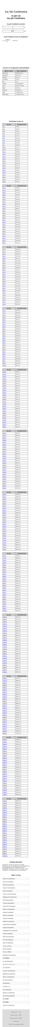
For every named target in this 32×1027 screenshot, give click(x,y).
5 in (4, 136)
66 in (4, 283)
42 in (4, 224)
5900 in (5, 758)
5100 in (5, 739)
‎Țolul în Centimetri (8, 933)
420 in (4, 470)
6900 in (5, 781)
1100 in (5, 619)
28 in (4, 192)
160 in (4, 397)
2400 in (5, 669)
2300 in (5, 667)
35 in (4, 208)
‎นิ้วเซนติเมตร (6, 983)
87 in (4, 335)
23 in (4, 177)
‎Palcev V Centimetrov (8, 977)
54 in (4, 256)
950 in (4, 599)
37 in (4, 213)
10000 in (5, 856)
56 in (4, 260)
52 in (4, 251)
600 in (4, 515)
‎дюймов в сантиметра (9, 974)
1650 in (5, 644)
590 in (4, 513)
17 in (4, 163)
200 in (4, 415)
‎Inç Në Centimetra (8, 980)
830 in (4, 572)
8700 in (5, 826)
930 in (4, 594)
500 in (4, 488)
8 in (4, 142)
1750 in (5, 649)
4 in (4, 133)
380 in (4, 460)
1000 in (5, 610)
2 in (4, 129)
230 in (4, 422)
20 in (4, 170)
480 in (4, 483)
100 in (4, 365)
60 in (4, 270)
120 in (4, 378)
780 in (4, 560)
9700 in (5, 849)
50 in (4, 243)
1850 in (5, 653)
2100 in (5, 663)
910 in (4, 590)
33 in (4, 204)
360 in (4, 456)
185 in (4, 408)
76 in (4, 310)
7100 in (5, 785)
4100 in (5, 712)
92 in (4, 347)
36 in (4, 211)
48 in (4, 238)
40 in (4, 220)
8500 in (5, 821)
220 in (4, 420)
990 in (4, 608)
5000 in (5, 733)
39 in (4, 217)
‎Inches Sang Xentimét (9, 995)
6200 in (5, 765)
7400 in (5, 792)
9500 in (5, 844)
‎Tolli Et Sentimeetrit (8, 900)
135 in (4, 385)
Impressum (16, 1021)
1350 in (5, 631)
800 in (4, 565)
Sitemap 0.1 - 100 (16, 1012)
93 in (4, 349)
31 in (4, 199)
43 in (4, 227)
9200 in (5, 837)
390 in (4, 463)
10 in (4, 147)
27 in (4, 190)
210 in (4, 417)
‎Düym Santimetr (7, 949)
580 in (4, 510)
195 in (4, 413)
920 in (4, 592)
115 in (4, 376)
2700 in (5, 680)
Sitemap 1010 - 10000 (16, 1018)
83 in (4, 326)
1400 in (5, 633)
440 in (4, 474)
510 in (4, 494)
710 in (4, 540)
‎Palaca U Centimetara (9, 909)
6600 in (5, 774)
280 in (4, 437)
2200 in (5, 665)
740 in (4, 547)
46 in (4, 233)
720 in (4, 542)
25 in (4, 181)
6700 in (5, 776)
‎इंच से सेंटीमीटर (6, 958)
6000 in (5, 760)
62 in (4, 274)
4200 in (5, 715)
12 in (4, 152)
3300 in (5, 694)
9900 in (5, 853)
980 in (4, 606)
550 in (4, 503)
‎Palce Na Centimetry (8, 885)
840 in (4, 574)
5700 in (5, 753)
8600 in (5, 824)
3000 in (5, 687)
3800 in (5, 706)
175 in (4, 404)
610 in (4, 517)
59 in (4, 267)
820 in (4, 569)
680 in (4, 533)
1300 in (5, 628)
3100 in (5, 690)
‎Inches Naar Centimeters (9, 924)
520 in (4, 496)
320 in (4, 447)
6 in (4, 138)
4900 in (5, 731)
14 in (4, 156)
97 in (4, 358)
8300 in (5, 817)
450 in (4, 476)
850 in (4, 576)
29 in (4, 195)
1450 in (5, 635)
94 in (4, 352)
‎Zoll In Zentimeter (7, 891)
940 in (4, 597)
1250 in (5, 626)
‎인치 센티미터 (6, 967)
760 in (4, 555)
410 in (4, 467)
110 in (4, 374)
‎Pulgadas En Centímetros (10, 897)
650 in (4, 526)
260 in (4, 433)
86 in (4, 333)
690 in (4, 535)
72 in (4, 297)
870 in (4, 581)
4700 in (5, 726)
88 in (4, 338)
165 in (4, 399)
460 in (4, 479)
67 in (4, 286)
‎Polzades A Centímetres (9, 955)
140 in (4, 388)
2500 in (5, 672)
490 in (4, 486)
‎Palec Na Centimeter (8, 936)
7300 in (5, 790)
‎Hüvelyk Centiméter (8, 912)
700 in (4, 538)
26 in (4, 188)
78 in (4, 315)
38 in (4, 215)
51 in (4, 249)
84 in (4, 329)
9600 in (5, 846)
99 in (4, 363)
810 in (4, 567)
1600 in (5, 642)
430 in (4, 472)
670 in (4, 531)
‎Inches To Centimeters (9, 878)
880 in (4, 583)
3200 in (5, 692)
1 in (4, 126)
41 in (4, 222)
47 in (4, 236)
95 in (4, 354)
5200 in (5, 742)
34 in (4, 206)
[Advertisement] (16, 4)
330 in (4, 449)
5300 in (5, 744)
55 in (4, 258)
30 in (4, 197)
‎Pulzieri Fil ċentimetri (8, 921)
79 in (4, 317)
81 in (4, 322)
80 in (4, 319)
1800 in (5, 651)
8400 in (5, 819)
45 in (4, 231)
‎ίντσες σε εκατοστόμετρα (9, 894)
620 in (4, 519)
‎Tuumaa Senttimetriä (8, 903)
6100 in (5, 762)
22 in (4, 174)
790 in (4, 562)
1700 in (5, 647)
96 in (4, 356)
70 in (4, 293)
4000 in (5, 710)
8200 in (5, 814)
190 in (4, 411)
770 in (4, 558)
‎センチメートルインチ (9, 964)
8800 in (5, 828)
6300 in (5, 767)
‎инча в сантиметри (8, 881)
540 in (4, 501)
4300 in (5, 717)
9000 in (5, 833)
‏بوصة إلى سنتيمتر (7, 946)
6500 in (5, 771)
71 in (4, 295)
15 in (4, 158)
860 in (4, 578)
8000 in (5, 810)
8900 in (5, 830)
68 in (4, 288)
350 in (4, 453)
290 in (4, 440)
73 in (4, 299)
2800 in (5, 683)
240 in (4, 424)
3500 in (5, 699)
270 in (4, 435)
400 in (4, 465)
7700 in (5, 803)
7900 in (5, 808)
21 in (4, 172)
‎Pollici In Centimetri (8, 915)
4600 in (5, 724)
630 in (4, 522)
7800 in (5, 805)
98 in (4, 361)
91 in (4, 345)
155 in (4, 394)
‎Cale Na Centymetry (8, 927)
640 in (4, 524)
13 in (4, 154)
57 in (4, 263)
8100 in (5, 812)
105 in (4, 372)
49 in (4, 240)
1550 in (5, 640)
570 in (4, 508)
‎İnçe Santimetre (7, 989)
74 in (4, 302)
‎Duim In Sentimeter (8, 942)
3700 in (5, 703)
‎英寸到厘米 (6, 999)
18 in (4, 165)
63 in (4, 276)
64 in (4, 279)
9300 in (5, 840)
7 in (4, 140)
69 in (4, 290)
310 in (4, 444)
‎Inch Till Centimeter (8, 939)
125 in (4, 381)
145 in (4, 390)
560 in (4, 506)
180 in (4, 406)
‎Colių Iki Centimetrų (8, 918)
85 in (4, 331)
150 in (4, 392)
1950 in (5, 658)
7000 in (5, 783)
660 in (4, 529)
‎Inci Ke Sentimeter (8, 961)
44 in (4, 229)
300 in (4, 442)
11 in (4, 149)
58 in (4, 265)
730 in (4, 545)
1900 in (5, 656)
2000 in (5, 660)
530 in (4, 499)
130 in (4, 383)
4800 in (5, 728)
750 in (4, 549)
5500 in (5, 749)
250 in (4, 427)
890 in (4, 585)
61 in (4, 272)
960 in (4, 601)
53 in (4, 254)
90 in (4, 342)
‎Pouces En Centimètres (9, 906)
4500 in (5, 722)
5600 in (5, 751)
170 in (4, 401)
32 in (4, 201)
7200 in (5, 787)
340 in (4, 451)
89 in (4, 340)
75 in (4, 304)
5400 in (5, 746)
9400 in (5, 842)
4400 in (5, 719)
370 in (4, 458)
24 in (4, 179)
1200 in (5, 624)
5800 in (5, 755)
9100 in (5, 835)
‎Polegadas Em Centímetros (10, 930)
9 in (4, 145)
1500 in (5, 637)
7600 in (5, 801)
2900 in (5, 685)
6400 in (5, 769)
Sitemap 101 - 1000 (16, 1015)
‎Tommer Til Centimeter (9, 888)
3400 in (5, 696)
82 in (4, 324)
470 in (4, 481)
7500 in (5, 794)
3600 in (5, 701)
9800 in (5, 851)
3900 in (5, 708)
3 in (4, 131)
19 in (4, 168)
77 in (4, 313)
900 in (4, 588)
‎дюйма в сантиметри (9, 992)
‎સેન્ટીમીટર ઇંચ (6, 986)
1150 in (5, 621)
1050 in (5, 617)
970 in (4, 604)
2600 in (5, 678)
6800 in (5, 778)
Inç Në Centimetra (16, 11)
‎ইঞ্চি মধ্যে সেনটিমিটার (7, 952)
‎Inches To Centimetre (8, 1005)
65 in (4, 281)
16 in (4, 161)
